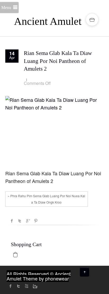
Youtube (26, 286)
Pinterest (36, 221)
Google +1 (28, 221)
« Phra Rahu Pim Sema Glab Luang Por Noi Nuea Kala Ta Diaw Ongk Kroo (46, 199)
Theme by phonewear (46, 278)
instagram (34, 286)
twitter (18, 286)
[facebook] (11, 286)
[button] (15, 254)
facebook (12, 221)
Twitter (20, 221)
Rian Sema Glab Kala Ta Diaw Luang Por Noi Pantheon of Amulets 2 (58, 61)
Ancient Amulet (47, 21)
